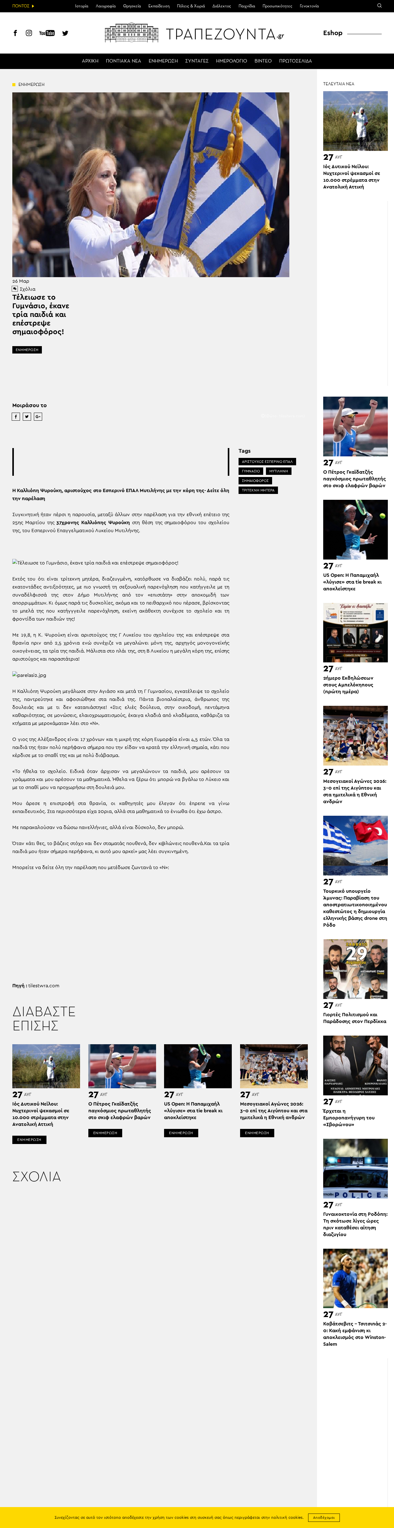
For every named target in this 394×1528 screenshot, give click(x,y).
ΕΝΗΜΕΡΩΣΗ (163, 61)
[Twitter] (65, 34)
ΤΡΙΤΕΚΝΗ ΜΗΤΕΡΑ (258, 490)
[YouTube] (47, 34)
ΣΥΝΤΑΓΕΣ (197, 61)
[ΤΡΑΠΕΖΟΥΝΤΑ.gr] (197, 32)
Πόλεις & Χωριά (191, 6)
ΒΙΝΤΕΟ (263, 61)
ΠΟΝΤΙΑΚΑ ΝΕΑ (123, 61)
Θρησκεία (132, 6)
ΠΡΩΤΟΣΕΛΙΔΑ (295, 61)
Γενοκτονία (309, 6)
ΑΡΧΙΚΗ (90, 61)
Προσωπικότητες (277, 6)
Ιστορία (81, 6)
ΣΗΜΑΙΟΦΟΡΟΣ (255, 481)
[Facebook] (15, 34)
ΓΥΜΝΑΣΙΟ (251, 471)
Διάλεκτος (221, 6)
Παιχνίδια (247, 6)
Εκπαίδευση (159, 6)
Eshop (333, 33)
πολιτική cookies (287, 1518)
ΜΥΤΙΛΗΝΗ (278, 471)
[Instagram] (29, 34)
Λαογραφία (106, 6)
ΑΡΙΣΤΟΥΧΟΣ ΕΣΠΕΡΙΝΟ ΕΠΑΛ (267, 461)
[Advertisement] (126, 462)
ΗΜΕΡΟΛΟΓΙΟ (231, 61)
